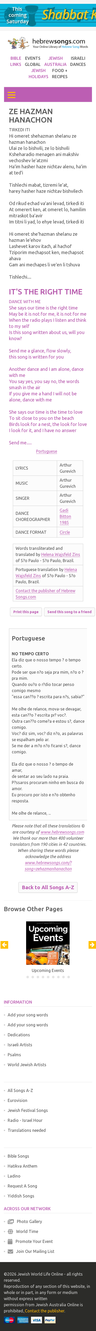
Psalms (14, 1054)
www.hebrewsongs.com (62, 832)
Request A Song (22, 1186)
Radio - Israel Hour (25, 1120)
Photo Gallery (28, 1221)
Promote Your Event (33, 1241)
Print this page (26, 612)
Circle (65, 532)
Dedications (19, 1034)
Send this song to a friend (69, 612)
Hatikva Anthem (22, 1166)
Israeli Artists (20, 1044)
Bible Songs (18, 1156)
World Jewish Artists (27, 1064)
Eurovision (17, 1100)
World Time (25, 1231)
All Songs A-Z (20, 1090)
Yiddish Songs (21, 1196)
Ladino (14, 1176)
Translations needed (27, 1130)
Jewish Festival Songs (28, 1110)
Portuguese (46, 451)
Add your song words (28, 1015)
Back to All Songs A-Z (48, 887)
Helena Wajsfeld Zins (60, 554)
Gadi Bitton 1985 (65, 516)
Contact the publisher (44, 1311)
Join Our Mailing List (33, 1251)
